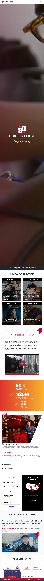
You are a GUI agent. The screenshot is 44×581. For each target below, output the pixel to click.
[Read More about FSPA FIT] (17, 567)
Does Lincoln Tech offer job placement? (11, 501)
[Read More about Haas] (26, 567)
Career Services (8, 468)
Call (29, 579)
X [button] (20, 570)
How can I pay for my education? (9, 496)
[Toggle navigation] (40, 2)
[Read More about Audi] (8, 567)
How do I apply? (8, 491)
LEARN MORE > (5, 299)
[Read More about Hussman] (36, 567)
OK (12, 576)
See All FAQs (11, 506)
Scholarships (7, 452)
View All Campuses (32, 500)
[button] (3, 570)
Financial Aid (7, 464)
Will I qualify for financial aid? (12, 486)
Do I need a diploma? (9, 482)
